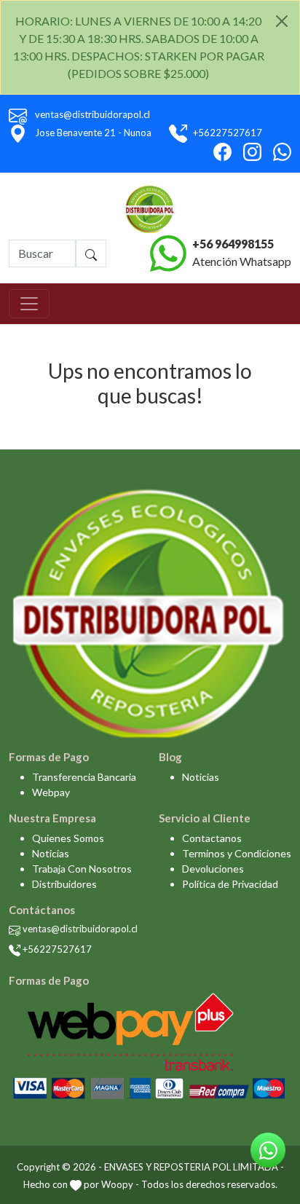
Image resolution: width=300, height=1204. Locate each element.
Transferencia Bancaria (84, 777)
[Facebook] (222, 152)
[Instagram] (252, 152)
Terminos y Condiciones (236, 853)
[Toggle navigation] (29, 303)
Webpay (51, 792)
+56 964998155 (233, 244)
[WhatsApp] (282, 152)
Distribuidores (64, 884)
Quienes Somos (68, 838)
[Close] (281, 21)
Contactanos (212, 838)
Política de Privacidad (230, 884)
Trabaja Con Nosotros (82, 868)
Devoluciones (213, 868)
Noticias (200, 777)
